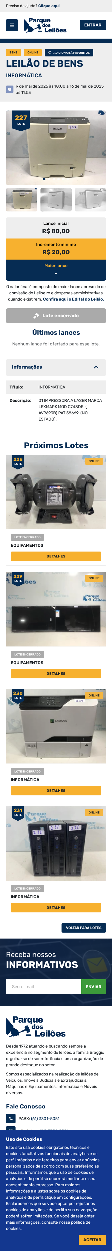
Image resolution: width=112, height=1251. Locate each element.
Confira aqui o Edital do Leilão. (73, 299)
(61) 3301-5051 (45, 1118)
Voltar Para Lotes (84, 928)
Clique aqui (49, 6)
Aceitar (92, 1239)
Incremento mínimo (56, 244)
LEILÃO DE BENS (44, 63)
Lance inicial (56, 223)
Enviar (94, 986)
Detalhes (56, 556)
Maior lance (56, 265)
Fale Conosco (25, 1106)
